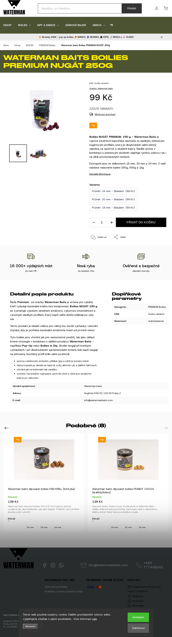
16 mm (57, 527)
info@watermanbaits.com (108, 565)
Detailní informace (100, 174)
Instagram (52, 565)
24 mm (30, 527)
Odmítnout (138, 628)
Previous (7, 428)
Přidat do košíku (141, 222)
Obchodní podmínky (56, 586)
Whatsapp (61, 565)
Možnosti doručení (105, 114)
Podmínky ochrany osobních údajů (64, 591)
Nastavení (30, 626)
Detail (11, 518)
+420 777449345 (153, 565)
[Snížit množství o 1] (94, 222)
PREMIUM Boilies (157, 306)
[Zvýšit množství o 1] (111, 222)
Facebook (44, 565)
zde (94, 619)
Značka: (101, 88)
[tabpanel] (44, 482)
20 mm (44, 527)
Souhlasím (138, 617)
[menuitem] (7, 25)
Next (166, 428)
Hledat (131, 8)
